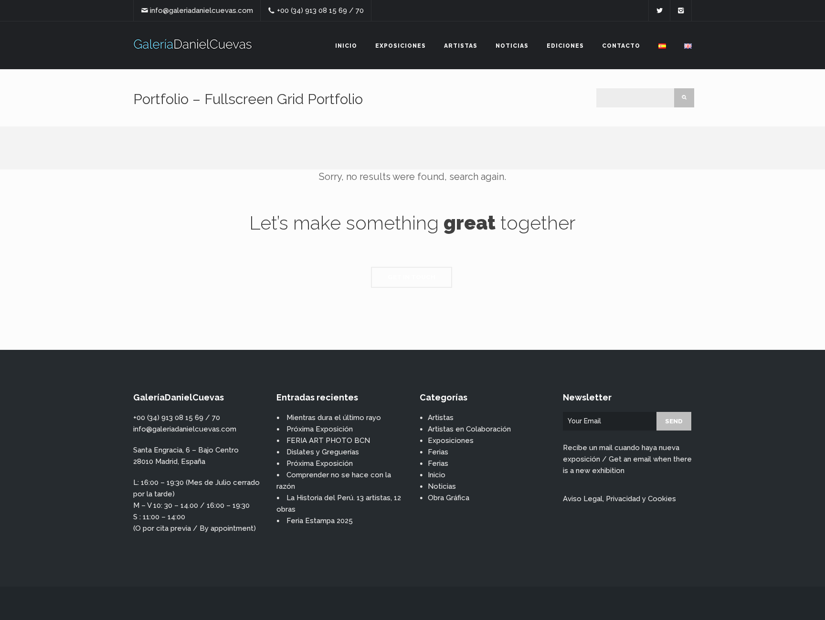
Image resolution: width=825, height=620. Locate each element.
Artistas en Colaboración (469, 429)
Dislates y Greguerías (322, 452)
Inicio (346, 45)
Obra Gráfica (448, 498)
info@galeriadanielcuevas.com (201, 10)
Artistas (460, 45)
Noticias (512, 45)
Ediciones (565, 45)
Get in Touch (411, 277)
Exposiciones (400, 45)
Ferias (438, 452)
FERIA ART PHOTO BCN (328, 440)
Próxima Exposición (319, 429)
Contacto (621, 45)
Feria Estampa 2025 (319, 520)
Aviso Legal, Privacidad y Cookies (619, 498)
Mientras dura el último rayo (333, 417)
